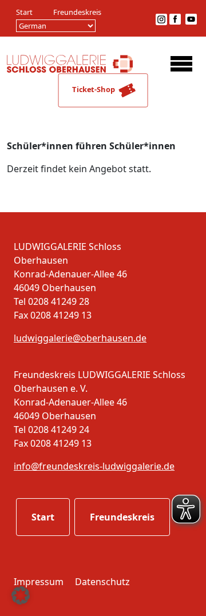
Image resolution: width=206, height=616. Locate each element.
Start (24, 12)
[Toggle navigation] (181, 63)
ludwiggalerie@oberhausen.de (80, 338)
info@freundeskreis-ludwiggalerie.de (94, 466)
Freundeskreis (77, 12)
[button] (20, 595)
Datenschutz (102, 581)
